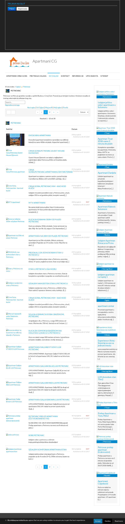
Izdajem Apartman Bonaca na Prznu (106, 241)
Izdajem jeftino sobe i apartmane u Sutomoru (107, 105)
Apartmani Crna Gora (16, 76)
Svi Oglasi (40, 107)
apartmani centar (106, 306)
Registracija (22, 9)
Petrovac (26, 87)
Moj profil (48, 107)
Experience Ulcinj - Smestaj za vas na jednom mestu (106, 343)
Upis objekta (92, 76)
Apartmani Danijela (107, 172)
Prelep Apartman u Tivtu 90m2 (107, 414)
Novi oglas (31, 107)
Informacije (77, 76)
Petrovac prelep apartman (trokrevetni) (105, 449)
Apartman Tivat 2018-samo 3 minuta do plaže (105, 141)
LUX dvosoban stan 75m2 (107, 378)
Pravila (65, 107)
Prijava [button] (11, 9)
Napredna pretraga (12, 105)
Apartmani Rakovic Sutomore (107, 207)
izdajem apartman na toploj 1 (106, 275)
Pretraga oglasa (38, 76)
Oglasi (18, 87)
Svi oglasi (53, 76)
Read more (119, 521)
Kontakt (65, 76)
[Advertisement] (62, 29)
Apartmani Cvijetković (103, 482)
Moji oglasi (58, 107)
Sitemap (104, 76)
